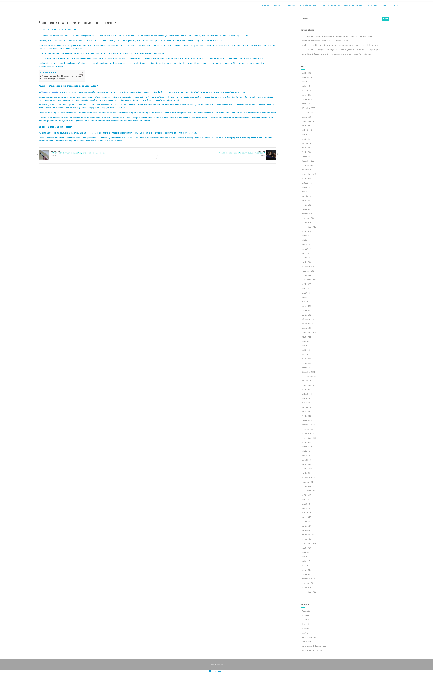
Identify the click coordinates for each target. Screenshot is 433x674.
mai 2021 (306, 350)
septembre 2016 (309, 592)
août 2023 (306, 231)
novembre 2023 (309, 218)
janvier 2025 (307, 157)
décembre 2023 (308, 214)
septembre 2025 (309, 121)
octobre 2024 (308, 170)
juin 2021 (306, 346)
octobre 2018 (308, 486)
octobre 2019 (308, 434)
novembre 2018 (309, 482)
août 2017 (306, 548)
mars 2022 (306, 306)
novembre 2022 (309, 271)
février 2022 (307, 310)
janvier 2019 (307, 473)
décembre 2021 (308, 319)
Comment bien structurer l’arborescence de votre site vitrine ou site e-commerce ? (338, 36)
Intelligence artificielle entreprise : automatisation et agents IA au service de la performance (342, 45)
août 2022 (306, 284)
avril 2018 (306, 513)
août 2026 (306, 73)
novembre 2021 (309, 324)
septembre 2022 (309, 280)
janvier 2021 (307, 368)
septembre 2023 (309, 227)
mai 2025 (306, 139)
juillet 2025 (307, 130)
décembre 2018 (308, 478)
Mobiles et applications (331, 5)
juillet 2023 (307, 236)
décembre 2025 (308, 108)
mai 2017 (306, 561)
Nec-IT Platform (216, 665)
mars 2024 (306, 200)
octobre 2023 (308, 222)
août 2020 (306, 390)
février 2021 (307, 363)
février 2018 (307, 522)
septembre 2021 (309, 332)
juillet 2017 (307, 552)
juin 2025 (306, 135)
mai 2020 (306, 403)
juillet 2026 (307, 77)
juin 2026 (306, 82)
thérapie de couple (49, 92)
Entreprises (306, 624)
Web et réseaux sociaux (308, 5)
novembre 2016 (309, 583)
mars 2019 (306, 464)
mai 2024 (306, 192)
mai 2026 (306, 86)
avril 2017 (306, 566)
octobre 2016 (308, 587)
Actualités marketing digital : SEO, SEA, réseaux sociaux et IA (328, 41)
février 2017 (307, 574)
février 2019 (307, 469)
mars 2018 (306, 517)
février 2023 (307, 258)
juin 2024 (306, 187)
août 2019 (306, 442)
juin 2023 (306, 240)
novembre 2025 (309, 113)
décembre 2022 (308, 266)
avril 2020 (306, 407)
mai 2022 (306, 297)
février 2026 (307, 99)
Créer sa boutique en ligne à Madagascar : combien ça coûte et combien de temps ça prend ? (342, 49)
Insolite (395, 5)
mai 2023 (306, 244)
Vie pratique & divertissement (314, 646)
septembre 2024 (309, 174)
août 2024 (306, 178)
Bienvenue (265, 5)
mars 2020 (306, 412)
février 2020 (307, 416)
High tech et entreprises (353, 5)
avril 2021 (306, 354)
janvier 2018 (307, 526)
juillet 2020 (307, 394)
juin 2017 (306, 557)
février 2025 (307, 152)
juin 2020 (306, 398)
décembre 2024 (308, 161)
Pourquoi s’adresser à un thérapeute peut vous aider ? (62, 76)
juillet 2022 (307, 288)
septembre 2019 (309, 438)
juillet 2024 (307, 183)
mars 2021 (306, 359)
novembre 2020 (309, 376)
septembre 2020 (309, 385)
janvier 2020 (307, 420)
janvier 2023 (307, 262)
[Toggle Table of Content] (80, 73)
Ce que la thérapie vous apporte (54, 79)
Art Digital (306, 615)
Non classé (306, 642)
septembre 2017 (309, 544)
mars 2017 (306, 570)
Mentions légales (216, 671)
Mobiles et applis (309, 637)
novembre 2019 (309, 429)
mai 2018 (306, 508)
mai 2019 (306, 456)
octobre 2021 (308, 328)
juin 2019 (306, 451)
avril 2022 (306, 302)
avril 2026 (306, 91)
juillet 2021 (307, 341)
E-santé (384, 5)
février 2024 (307, 205)
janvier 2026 (307, 104)
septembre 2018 (309, 491)
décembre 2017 (308, 530)
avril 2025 (306, 143)
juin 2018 (306, 504)
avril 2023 (306, 249)
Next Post (242, 152)
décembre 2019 (308, 425)
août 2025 (306, 126)
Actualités (277, 5)
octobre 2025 (308, 117)
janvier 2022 (307, 315)
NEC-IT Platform (51, 6)
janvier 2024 (307, 209)
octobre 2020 (308, 381)
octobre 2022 (308, 275)
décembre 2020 (308, 372)
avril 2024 (306, 196)
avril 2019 (306, 460)
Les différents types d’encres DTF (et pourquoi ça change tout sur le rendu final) (337, 54)
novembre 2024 (309, 165)
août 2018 (306, 495)
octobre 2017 (308, 539)
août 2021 (306, 337)
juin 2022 (306, 293)
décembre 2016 (308, 579)
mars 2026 (306, 95)
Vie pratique (372, 5)
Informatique (290, 5)
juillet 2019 (307, 447)
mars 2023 (306, 253)
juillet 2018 (307, 500)
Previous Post (79, 152)
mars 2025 (306, 148)
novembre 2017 (309, 535)
